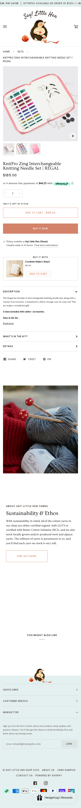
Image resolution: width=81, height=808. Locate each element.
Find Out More (27, 556)
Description (11, 291)
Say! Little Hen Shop (19, 770)
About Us (48, 770)
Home (6, 51)
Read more (8, 323)
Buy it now (40, 228)
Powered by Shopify (48, 775)
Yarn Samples (66, 770)
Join (69, 743)
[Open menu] (8, 26)
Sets (21, 51)
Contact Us (24, 775)
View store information (46, 245)
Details (8, 346)
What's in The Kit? (15, 336)
